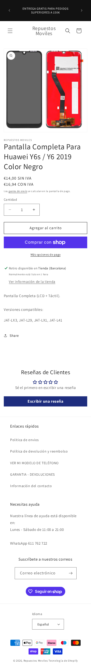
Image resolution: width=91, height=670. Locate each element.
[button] (10, 30)
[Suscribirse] (70, 573)
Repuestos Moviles (36, 660)
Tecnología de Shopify (63, 660)
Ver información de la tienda (32, 281)
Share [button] (14, 335)
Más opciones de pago (46, 254)
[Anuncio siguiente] (81, 10)
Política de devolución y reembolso (39, 451)
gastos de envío (18, 191)
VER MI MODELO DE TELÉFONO (34, 463)
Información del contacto (31, 486)
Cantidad (10, 199)
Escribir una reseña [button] (45, 401)
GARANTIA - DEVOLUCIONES (32, 474)
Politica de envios (24, 440)
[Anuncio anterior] (9, 10)
